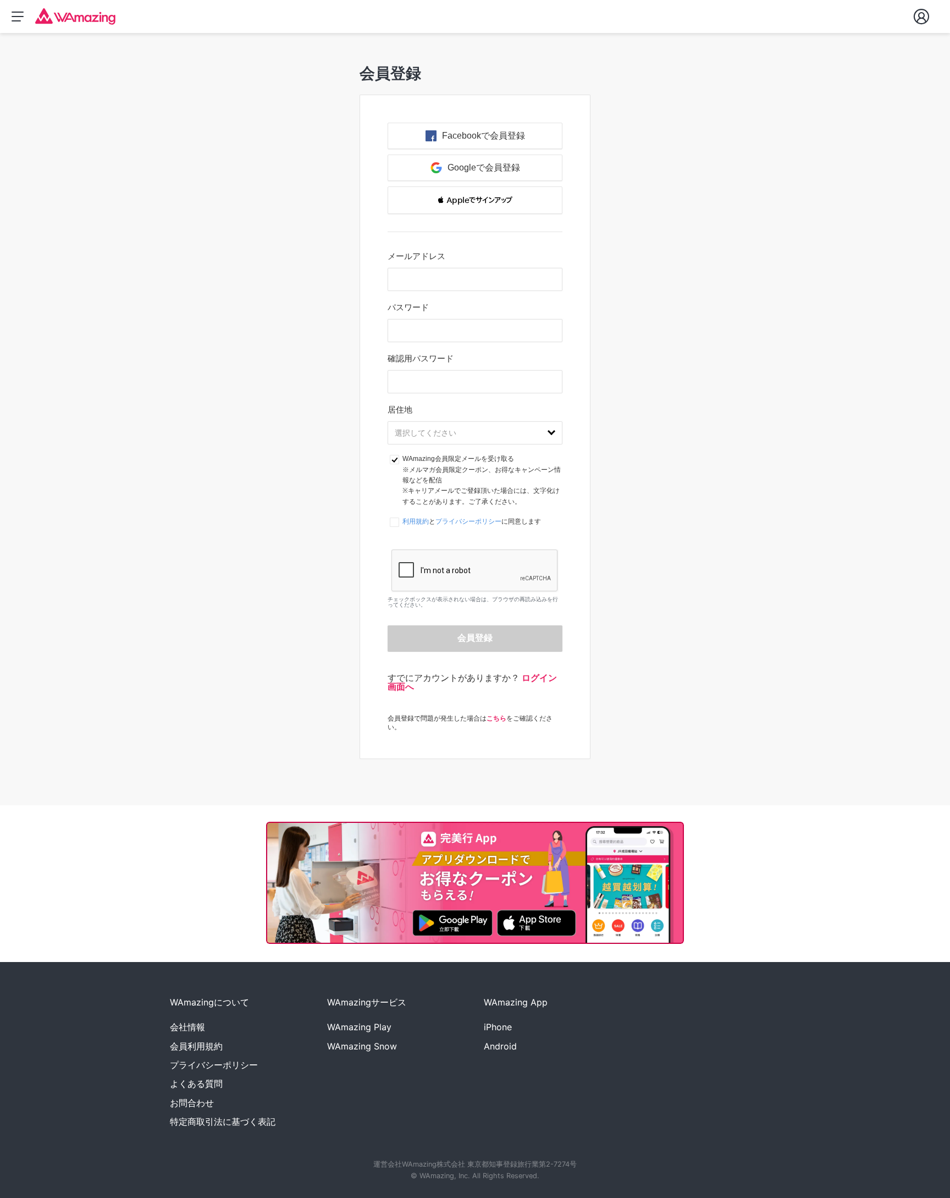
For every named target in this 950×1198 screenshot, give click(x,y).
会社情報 (187, 1026)
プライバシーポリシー (468, 521)
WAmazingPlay (359, 1026)
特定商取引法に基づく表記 (222, 1121)
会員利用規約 (196, 1046)
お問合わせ (192, 1102)
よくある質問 (196, 1083)
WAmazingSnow (362, 1046)
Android (500, 1046)
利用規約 (415, 521)
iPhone (498, 1026)
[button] (475, 200)
